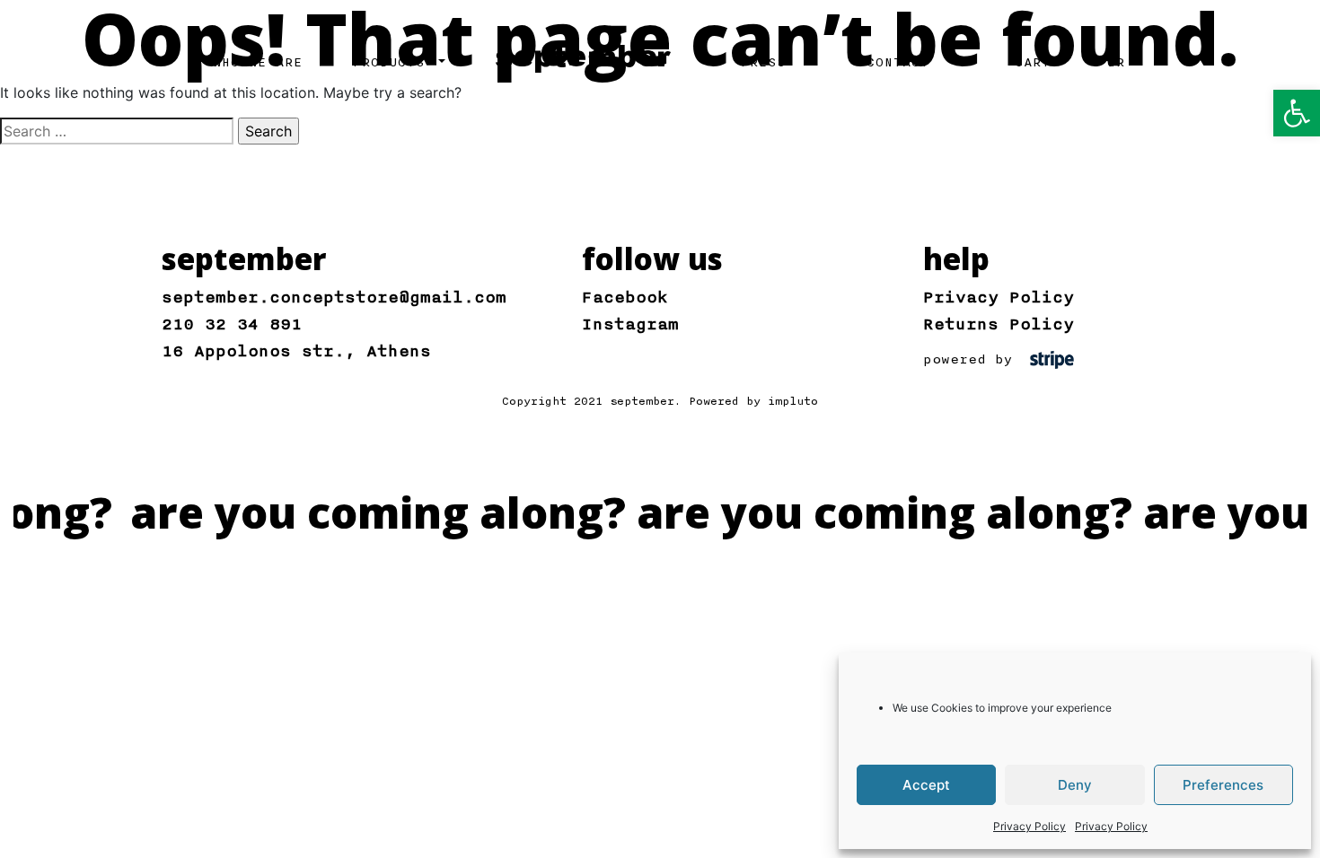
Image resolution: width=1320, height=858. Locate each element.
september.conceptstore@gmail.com (334, 297)
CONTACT (898, 63)
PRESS (763, 63)
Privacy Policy (1029, 826)
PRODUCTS (393, 63)
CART (1033, 63)
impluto (793, 401)
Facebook (625, 297)
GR (1116, 63)
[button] (1296, 113)
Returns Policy (998, 324)
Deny (1075, 784)
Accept (926, 784)
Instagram (630, 324)
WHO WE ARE (258, 63)
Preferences (1223, 784)
